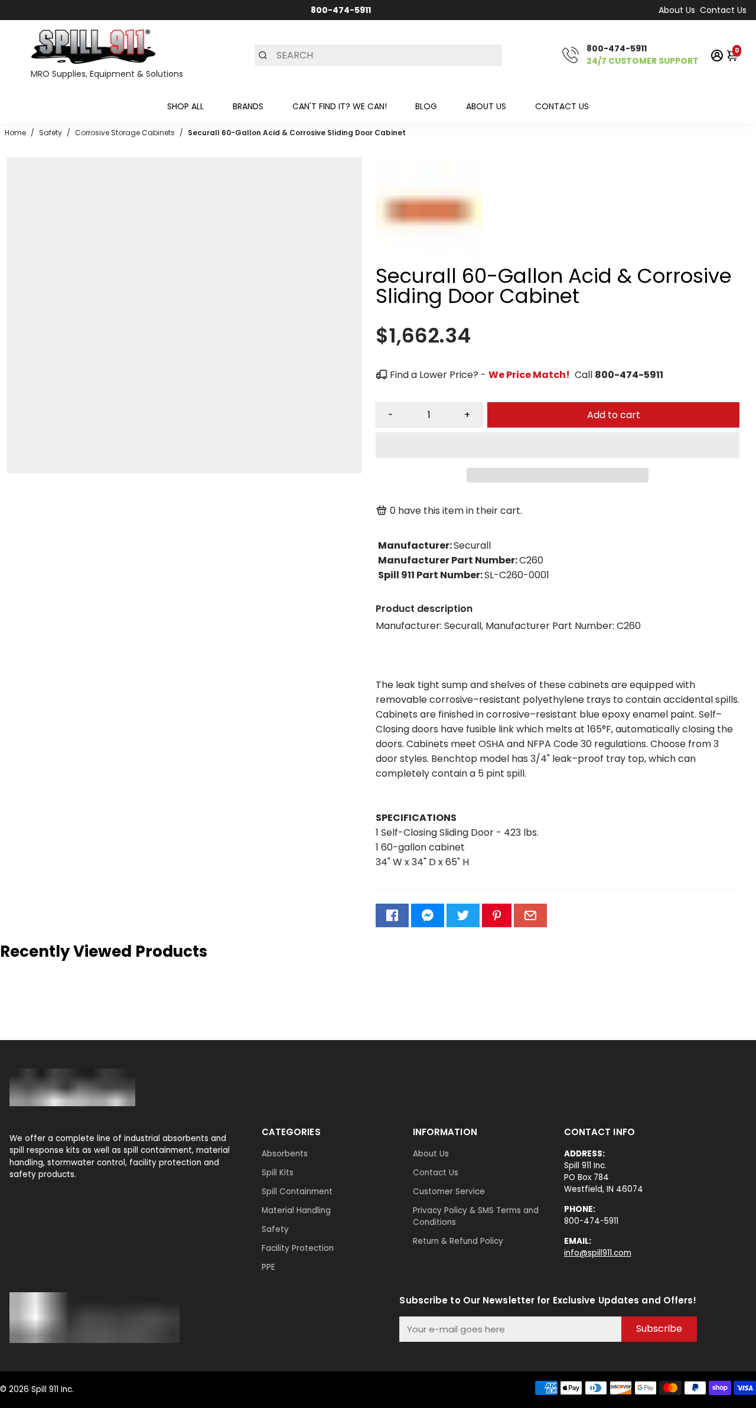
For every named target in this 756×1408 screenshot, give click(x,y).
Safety (275, 1229)
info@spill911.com (597, 1253)
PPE (268, 1267)
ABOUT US (486, 106)
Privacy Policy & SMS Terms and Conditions (476, 1216)
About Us (677, 10)
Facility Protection (298, 1248)
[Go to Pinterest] (496, 915)
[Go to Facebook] (392, 915)
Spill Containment (297, 1191)
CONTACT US (562, 106)
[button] (557, 445)
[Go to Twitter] (463, 915)
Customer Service (449, 1191)
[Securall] (429, 260)
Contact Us (723, 10)
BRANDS (248, 106)
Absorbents (285, 1153)
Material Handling (296, 1210)
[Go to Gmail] (530, 915)
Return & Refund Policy (458, 1241)
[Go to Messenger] (427, 915)
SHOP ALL (185, 106)
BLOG (426, 106)
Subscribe (659, 1328)
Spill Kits (278, 1172)
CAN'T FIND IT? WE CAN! (339, 106)
